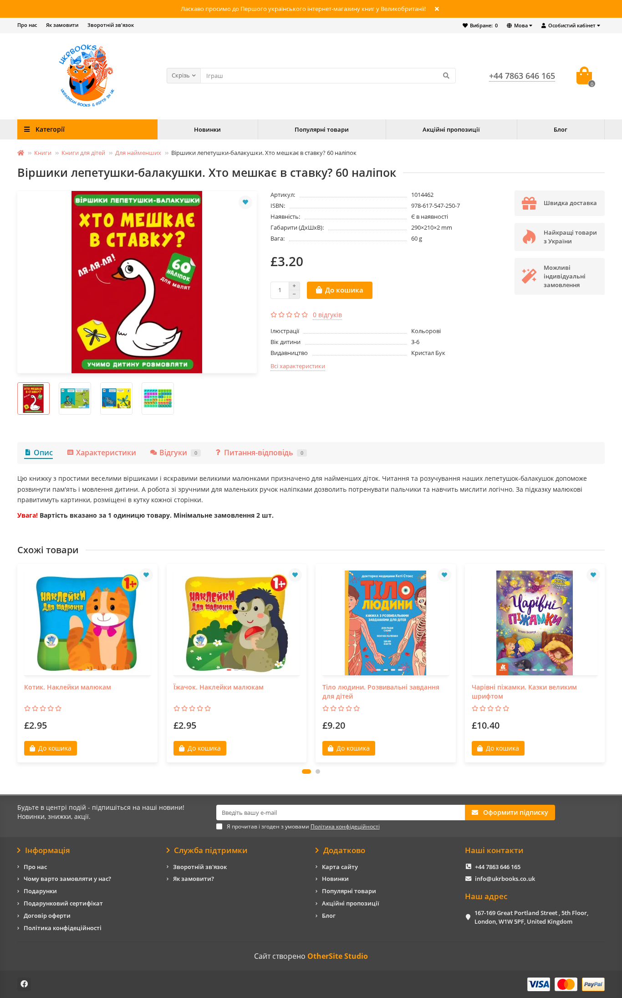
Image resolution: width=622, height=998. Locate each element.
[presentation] (18, 663)
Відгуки (178, 453)
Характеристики (106, 453)
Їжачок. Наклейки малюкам (218, 687)
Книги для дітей (83, 153)
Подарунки (40, 891)
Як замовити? (193, 879)
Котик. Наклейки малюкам (67, 687)
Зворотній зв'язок (110, 24)
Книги (42, 153)
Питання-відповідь (263, 453)
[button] (306, 771)
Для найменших (138, 153)
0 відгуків (327, 314)
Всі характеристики (297, 366)
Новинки (207, 129)
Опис (43, 453)
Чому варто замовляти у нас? (67, 879)
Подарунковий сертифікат (63, 903)
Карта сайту (340, 867)
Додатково (344, 850)
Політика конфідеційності (63, 928)
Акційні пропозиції (451, 129)
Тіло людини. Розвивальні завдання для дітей (380, 691)
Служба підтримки (211, 850)
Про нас (27, 24)
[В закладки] (245, 202)
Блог (560, 129)
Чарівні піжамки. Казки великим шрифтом (524, 691)
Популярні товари (322, 129)
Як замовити (62, 24)
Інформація (47, 850)
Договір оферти (47, 915)
